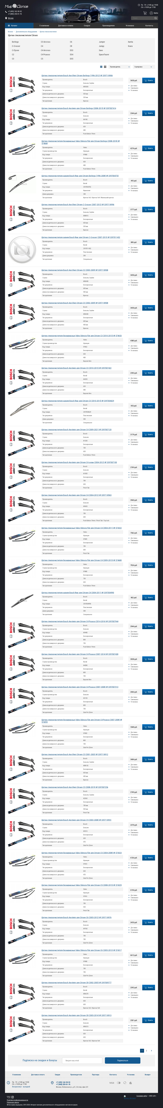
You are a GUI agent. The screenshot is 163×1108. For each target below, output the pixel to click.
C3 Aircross (45, 42)
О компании (44, 25)
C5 (42, 59)
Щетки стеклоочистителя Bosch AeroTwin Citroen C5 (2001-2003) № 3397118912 (75, 754)
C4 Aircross (45, 50)
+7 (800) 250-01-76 (15, 14)
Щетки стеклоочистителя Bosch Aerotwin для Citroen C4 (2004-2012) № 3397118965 (76, 495)
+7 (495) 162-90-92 (15, 11)
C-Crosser (16, 46)
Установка (130, 25)
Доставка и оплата (65, 25)
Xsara (130, 46)
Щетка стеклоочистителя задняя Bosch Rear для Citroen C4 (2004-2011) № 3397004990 (78, 592)
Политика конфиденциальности (17, 1100)
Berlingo (15, 42)
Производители (108, 25)
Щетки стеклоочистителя (48, 32)
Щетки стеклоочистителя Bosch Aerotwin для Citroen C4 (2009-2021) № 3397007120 (76, 429)
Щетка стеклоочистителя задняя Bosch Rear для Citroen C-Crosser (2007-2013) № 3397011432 (81, 237)
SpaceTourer (104, 54)
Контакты (149, 25)
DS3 (71, 50)
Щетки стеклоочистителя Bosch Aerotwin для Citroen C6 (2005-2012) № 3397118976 (76, 917)
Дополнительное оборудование (26, 32)
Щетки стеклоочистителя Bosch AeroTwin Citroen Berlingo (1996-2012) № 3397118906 (77, 75)
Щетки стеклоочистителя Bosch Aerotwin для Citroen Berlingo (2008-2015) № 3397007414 (79, 108)
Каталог (14, 25)
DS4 (71, 54)
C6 (71, 42)
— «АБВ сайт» (146, 1096)
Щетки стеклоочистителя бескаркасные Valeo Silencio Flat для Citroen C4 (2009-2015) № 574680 (82, 560)
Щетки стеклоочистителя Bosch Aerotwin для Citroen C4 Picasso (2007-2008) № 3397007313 (80, 687)
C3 (13, 59)
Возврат (148, 1075)
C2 (13, 54)
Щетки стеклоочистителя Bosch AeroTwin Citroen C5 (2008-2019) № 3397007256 (75, 787)
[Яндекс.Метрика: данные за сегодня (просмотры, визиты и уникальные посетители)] (130, 1097)
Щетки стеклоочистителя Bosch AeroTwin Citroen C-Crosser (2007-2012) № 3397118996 (78, 204)
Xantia (130, 42)
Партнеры (95, 1075)
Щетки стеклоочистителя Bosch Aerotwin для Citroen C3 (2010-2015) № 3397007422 (76, 368)
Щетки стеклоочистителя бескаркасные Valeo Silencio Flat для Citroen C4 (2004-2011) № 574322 (82, 528)
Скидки (87, 25)
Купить (150, 80)
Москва (10, 18)
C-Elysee (15, 50)
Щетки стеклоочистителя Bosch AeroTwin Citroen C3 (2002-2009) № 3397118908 (75, 303)
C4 (42, 46)
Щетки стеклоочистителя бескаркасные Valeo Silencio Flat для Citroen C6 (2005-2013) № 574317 (82, 950)
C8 (71, 46)
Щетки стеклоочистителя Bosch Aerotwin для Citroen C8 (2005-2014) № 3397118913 (76, 1015)
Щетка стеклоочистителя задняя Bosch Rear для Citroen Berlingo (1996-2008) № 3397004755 (80, 176)
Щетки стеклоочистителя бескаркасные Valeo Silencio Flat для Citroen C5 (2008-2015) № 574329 (82, 885)
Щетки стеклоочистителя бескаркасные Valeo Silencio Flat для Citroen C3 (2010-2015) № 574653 (82, 336)
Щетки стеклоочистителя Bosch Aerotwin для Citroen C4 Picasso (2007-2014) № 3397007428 (80, 654)
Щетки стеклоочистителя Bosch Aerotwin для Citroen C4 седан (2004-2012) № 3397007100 (79, 462)
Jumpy (101, 46)
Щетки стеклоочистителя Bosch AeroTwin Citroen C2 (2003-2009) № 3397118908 (75, 270)
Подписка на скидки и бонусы (40, 1060)
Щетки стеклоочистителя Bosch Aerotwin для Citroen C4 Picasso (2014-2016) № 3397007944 (80, 621)
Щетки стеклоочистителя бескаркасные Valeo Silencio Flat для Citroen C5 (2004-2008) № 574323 (82, 853)
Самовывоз (134, 88)
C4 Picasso (45, 54)
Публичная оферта (13, 1102)
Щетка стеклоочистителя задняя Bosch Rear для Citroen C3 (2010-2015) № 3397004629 (78, 401)
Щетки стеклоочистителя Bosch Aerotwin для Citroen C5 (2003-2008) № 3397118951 (76, 820)
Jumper (102, 42)
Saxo (101, 50)
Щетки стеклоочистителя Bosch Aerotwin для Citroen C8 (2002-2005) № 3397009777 (76, 982)
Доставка (134, 86)
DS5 (71, 59)
